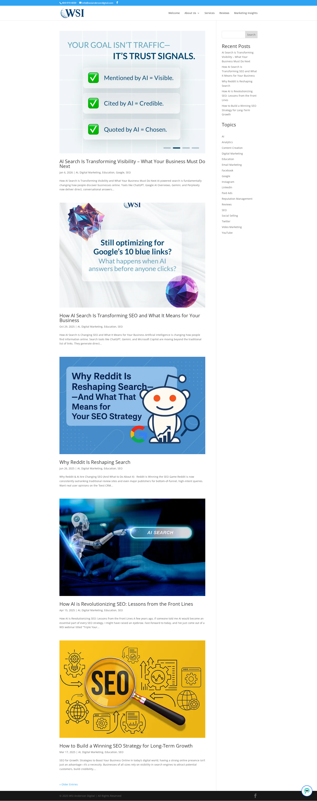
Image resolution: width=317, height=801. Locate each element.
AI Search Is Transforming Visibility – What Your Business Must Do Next (132, 163)
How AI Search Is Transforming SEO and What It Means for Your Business (129, 318)
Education (108, 172)
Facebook (227, 170)
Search (251, 34)
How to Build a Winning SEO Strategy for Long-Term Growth (126, 745)
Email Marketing (232, 164)
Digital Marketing (90, 172)
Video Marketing (232, 227)
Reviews (224, 13)
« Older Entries (68, 784)
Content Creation (232, 148)
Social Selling (230, 215)
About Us (190, 13)
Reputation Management (237, 198)
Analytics (227, 142)
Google (120, 172)
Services (210, 13)
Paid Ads (227, 193)
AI (77, 172)
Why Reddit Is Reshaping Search (94, 462)
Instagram (228, 182)
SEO (128, 172)
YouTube (227, 232)
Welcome (174, 13)
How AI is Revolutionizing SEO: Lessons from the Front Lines (126, 604)
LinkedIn (227, 187)
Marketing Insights (246, 13)
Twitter (226, 221)
